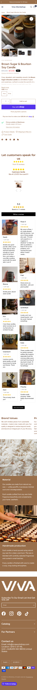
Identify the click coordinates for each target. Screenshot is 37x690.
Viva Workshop (18, 7)
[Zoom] (31, 19)
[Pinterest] (11, 139)
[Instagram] (11, 613)
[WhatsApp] (14, 139)
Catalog (5, 623)
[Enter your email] (34, 605)
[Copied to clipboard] (18, 139)
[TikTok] (27, 613)
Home (3, 12)
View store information (13, 127)
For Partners (8, 631)
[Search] (31, 7)
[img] (18, 161)
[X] (7, 139)
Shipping (3, 73)
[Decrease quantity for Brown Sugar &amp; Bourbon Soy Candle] (3, 101)
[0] (34, 7)
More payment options (18, 111)
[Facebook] (2, 139)
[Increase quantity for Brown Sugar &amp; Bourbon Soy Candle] (8, 101)
